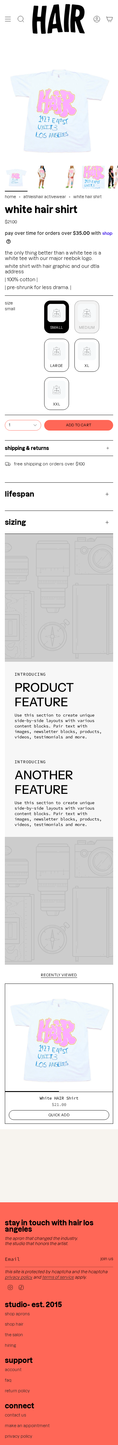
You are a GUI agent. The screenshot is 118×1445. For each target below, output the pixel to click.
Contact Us (15, 1415)
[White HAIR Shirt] (59, 1038)
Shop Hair (14, 1324)
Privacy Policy (18, 1277)
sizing (15, 522)
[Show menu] (8, 19)
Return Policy (17, 1391)
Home (10, 197)
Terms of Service (58, 1277)
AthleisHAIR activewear (44, 197)
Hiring (10, 1345)
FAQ (8, 1380)
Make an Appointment (27, 1425)
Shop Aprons (17, 1314)
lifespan (19, 494)
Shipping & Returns (27, 448)
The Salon (14, 1335)
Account (13, 1369)
